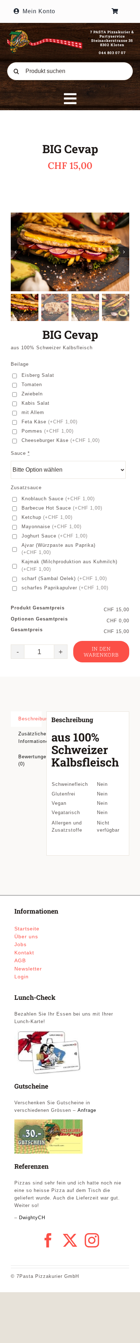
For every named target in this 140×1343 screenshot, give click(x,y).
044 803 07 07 (112, 52)
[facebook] (48, 1240)
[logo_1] (44, 32)
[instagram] (92, 1240)
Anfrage (87, 1110)
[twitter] (70, 1240)
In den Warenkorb (101, 651)
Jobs (20, 944)
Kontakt (24, 952)
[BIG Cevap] (70, 252)
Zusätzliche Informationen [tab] (30, 737)
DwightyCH (32, 1217)
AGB (20, 960)
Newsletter (28, 969)
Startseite (26, 928)
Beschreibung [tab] (30, 718)
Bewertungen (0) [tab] (30, 760)
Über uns (26, 936)
